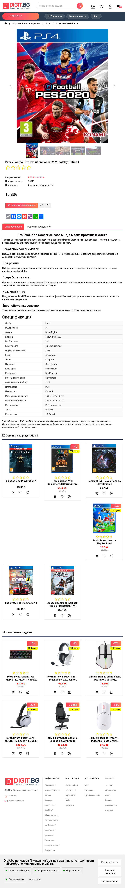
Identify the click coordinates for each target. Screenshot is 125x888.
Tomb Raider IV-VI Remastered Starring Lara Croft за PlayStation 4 (62, 484)
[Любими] (101, 6)
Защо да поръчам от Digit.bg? (50, 805)
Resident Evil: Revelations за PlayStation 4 (104, 482)
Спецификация (13, 226)
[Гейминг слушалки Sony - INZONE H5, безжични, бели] (20, 716)
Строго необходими (19, 870)
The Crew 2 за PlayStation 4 (21, 603)
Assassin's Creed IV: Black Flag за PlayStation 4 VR (62, 604)
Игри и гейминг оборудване (26, 23)
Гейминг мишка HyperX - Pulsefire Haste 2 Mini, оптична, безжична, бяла (104, 740)
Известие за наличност (23, 205)
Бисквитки (50, 850)
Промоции (56, 16)
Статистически (16, 879)
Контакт (109, 785)
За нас (48, 795)
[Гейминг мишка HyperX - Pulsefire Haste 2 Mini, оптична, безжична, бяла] (104, 716)
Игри (48, 23)
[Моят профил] (110, 6)
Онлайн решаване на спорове (111, 805)
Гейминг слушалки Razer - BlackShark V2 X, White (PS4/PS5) (62, 679)
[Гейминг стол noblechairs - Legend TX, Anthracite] (62, 716)
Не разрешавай (109, 881)
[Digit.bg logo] (22, 783)
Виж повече (35, 879)
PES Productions (36, 177)
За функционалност (48, 870)
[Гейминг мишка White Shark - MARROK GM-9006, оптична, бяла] (104, 655)
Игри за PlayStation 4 (67, 23)
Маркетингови (73, 870)
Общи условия (51, 815)
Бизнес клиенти (77, 16)
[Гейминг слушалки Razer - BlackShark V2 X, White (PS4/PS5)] (62, 655)
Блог (96, 16)
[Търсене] (80, 6)
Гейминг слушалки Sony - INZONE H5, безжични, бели (20, 739)
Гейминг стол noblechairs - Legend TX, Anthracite (62, 739)
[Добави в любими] (41, 205)
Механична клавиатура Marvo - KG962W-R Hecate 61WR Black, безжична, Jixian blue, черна (21, 681)
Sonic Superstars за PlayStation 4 (104, 542)
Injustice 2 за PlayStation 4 (20, 481)
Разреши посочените (110, 871)
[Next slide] (114, 86)
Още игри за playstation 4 (21, 435)
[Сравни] (93, 6)
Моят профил (71, 785)
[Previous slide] (10, 86)
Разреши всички (109, 862)
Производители (92, 795)
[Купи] (13, 692)
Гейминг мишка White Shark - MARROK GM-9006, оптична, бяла (104, 679)
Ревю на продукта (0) (39, 226)
